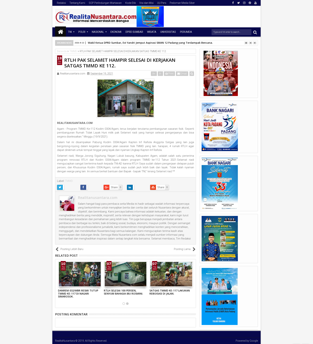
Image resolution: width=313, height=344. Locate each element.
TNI (70, 31)
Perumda (186, 31)
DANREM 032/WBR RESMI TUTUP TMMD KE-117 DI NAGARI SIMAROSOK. (78, 293)
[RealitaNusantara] (60, 31)
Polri (81, 31)
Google (254, 340)
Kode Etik (130, 2)
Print (171, 73)
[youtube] (255, 3)
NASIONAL (98, 31)
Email (183, 73)
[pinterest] (249, 3)
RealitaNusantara (65, 340)
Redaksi (61, 2)
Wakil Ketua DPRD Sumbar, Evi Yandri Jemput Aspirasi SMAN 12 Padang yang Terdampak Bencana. (150, 42)
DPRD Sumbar (134, 31)
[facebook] (232, 3)
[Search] (255, 32)
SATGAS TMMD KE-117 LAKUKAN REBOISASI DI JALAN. (169, 292)
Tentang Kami (77, 2)
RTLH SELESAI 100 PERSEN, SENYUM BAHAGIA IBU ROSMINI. (123, 292)
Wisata (151, 31)
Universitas (168, 31)
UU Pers (161, 2)
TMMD (69, 181)
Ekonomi (115, 31)
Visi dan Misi (146, 2)
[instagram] (244, 3)
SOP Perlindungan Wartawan (105, 2)
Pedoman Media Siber (182, 2)
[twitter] (238, 3)
